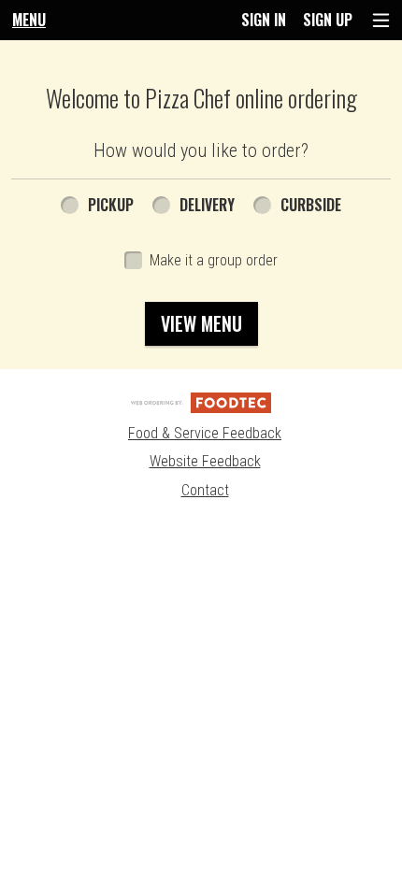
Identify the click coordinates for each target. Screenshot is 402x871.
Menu (29, 19)
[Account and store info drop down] (381, 20)
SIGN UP (327, 19)
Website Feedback (205, 461)
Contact (205, 490)
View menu (201, 323)
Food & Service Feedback (204, 433)
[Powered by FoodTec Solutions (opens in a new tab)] (201, 402)
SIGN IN (263, 19)
